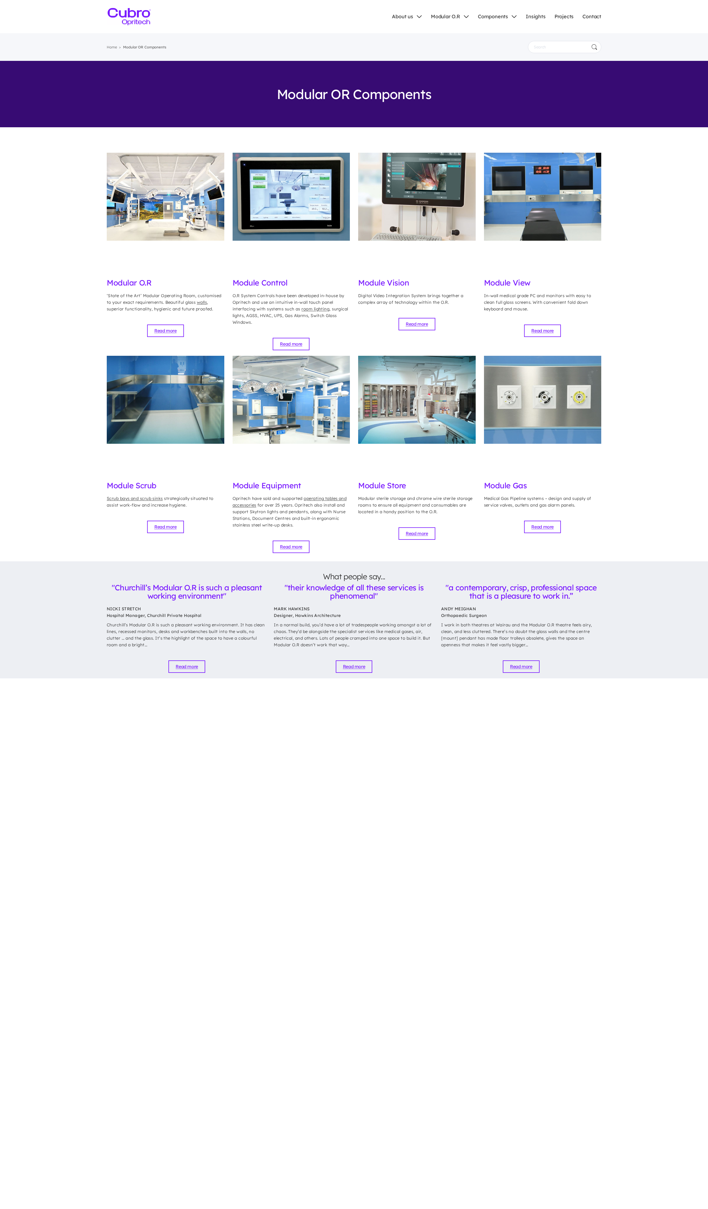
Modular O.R (445, 16)
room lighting (315, 309)
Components (493, 16)
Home (112, 47)
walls (202, 302)
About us (402, 16)
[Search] (594, 47)
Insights (536, 16)
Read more (165, 330)
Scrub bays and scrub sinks (135, 498)
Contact (591, 16)
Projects (564, 16)
